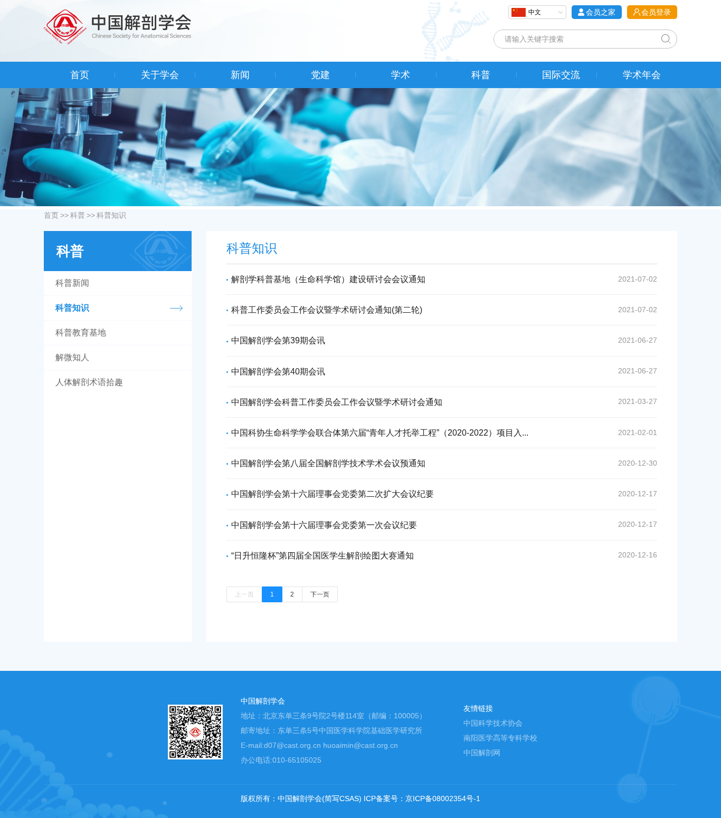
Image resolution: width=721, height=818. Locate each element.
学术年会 (642, 75)
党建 (320, 75)
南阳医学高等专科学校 (500, 738)
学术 (400, 75)
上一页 (244, 594)
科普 (480, 75)
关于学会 (160, 75)
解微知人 (72, 357)
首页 (79, 75)
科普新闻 (72, 282)
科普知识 (111, 215)
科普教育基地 (80, 332)
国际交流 (561, 75)
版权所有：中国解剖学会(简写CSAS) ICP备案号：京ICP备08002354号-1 (360, 798)
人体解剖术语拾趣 (89, 382)
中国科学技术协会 (493, 723)
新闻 (240, 75)
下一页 (319, 594)
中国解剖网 (481, 752)
